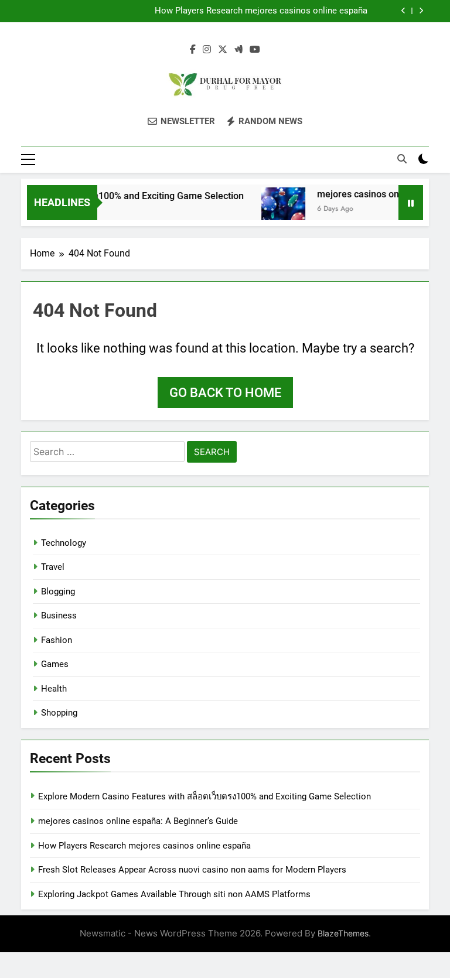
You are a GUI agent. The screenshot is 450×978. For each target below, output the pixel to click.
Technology (63, 543)
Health (54, 688)
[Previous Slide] (403, 11)
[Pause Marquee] (410, 202)
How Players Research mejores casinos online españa (261, 11)
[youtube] (255, 50)
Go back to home (225, 392)
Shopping (59, 712)
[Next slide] (421, 11)
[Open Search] (402, 158)
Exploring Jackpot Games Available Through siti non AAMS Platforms (174, 894)
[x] (222, 50)
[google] (238, 50)
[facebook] (192, 50)
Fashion (56, 640)
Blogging (58, 591)
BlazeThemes (343, 933)
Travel (52, 567)
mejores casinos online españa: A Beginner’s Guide (138, 821)
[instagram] (206, 50)
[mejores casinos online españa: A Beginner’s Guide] (276, 209)
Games (55, 664)
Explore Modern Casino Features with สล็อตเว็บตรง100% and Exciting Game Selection (204, 796)
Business (59, 615)
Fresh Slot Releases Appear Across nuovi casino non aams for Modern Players (192, 869)
